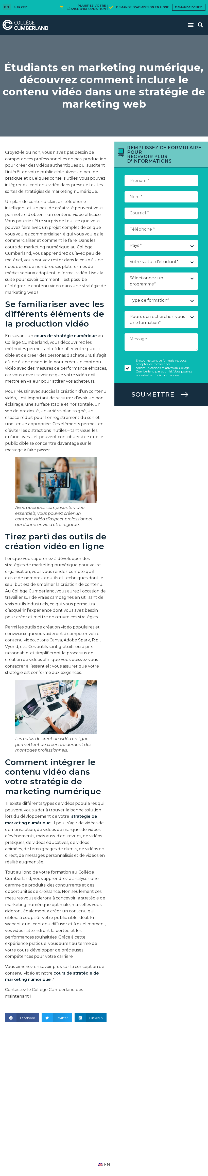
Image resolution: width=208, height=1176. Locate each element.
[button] (191, 25)
